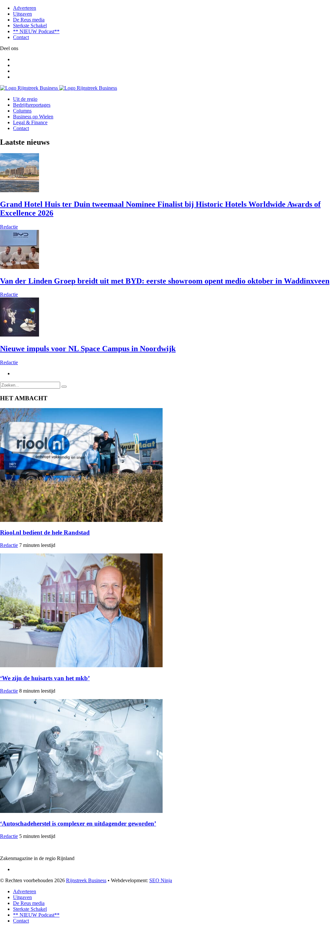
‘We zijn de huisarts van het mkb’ (45, 678)
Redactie (9, 227)
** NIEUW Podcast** (36, 31)
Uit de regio (25, 99)
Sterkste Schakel (30, 25)
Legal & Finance (30, 122)
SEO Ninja (160, 880)
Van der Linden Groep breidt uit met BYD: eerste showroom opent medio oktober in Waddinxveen (164, 281)
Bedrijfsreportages (31, 105)
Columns (22, 110)
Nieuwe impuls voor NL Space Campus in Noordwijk (88, 348)
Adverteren (24, 8)
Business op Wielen (33, 116)
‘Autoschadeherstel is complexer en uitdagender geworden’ (78, 823)
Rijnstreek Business (86, 880)
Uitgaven (22, 14)
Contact (21, 37)
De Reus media (29, 19)
